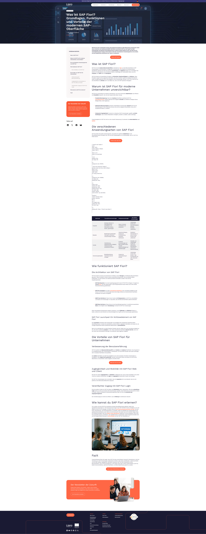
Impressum (92, 526)
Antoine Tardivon (74, 32)
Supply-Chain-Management (113, 413)
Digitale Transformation (70, 10)
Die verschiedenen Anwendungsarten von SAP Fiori (78, 63)
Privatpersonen (95, 4)
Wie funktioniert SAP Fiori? (76, 66)
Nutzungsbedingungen (94, 530)
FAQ (90, 523)
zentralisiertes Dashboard (116, 290)
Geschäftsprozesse (99, 99)
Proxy (100, 284)
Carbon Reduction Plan (119, 515)
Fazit (71, 92)
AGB (91, 528)
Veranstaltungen (111, 4)
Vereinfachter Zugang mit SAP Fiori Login (79, 86)
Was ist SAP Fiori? (74, 55)
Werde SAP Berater (115, 57)
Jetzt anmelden (135, 4)
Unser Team (104, 515)
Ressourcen (119, 4)
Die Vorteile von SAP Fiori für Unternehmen (76, 73)
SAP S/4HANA (111, 416)
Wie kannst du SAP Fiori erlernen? (77, 89)
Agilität (93, 120)
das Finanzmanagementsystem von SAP (125, 409)
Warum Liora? (126, 4)
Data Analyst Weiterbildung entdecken (115, 469)
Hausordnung (92, 521)
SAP (121, 67)
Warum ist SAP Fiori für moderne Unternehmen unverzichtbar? (77, 59)
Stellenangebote (105, 517)
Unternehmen (103, 4)
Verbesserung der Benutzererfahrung (76, 77)
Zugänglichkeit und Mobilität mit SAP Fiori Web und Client (79, 82)
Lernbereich (70, 515)
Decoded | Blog (105, 523)
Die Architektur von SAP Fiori (78, 69)
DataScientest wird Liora (106, 526)
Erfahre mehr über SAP (116, 140)
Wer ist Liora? (92, 515)
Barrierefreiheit (117, 517)
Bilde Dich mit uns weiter (115, 362)
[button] (138, 1)
